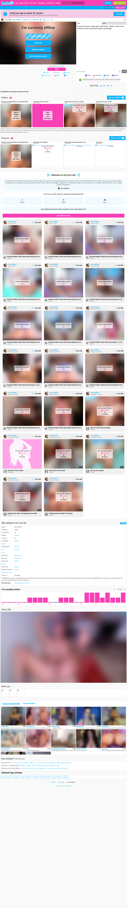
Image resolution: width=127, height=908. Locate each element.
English (16, 541)
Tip (56, 69)
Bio (14, 19)
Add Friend (47, 75)
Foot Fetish (57, 768)
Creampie (50, 768)
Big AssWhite (57, 777)
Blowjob (22, 765)
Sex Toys (56, 765)
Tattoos (16, 569)
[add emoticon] (119, 71)
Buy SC (68, 75)
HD (15, 763)
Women (16, 546)
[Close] (125, 19)
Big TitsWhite (26, 777)
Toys (35, 763)
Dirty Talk (35, 768)
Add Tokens (61, 66)
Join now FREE (119, 3)
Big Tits (16, 567)
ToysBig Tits (16, 777)
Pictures (26, 19)
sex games (41, 3)
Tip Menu (57, 72)
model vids (50, 3)
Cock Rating (27, 768)
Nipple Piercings (6, 572)
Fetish (58, 763)
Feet (19, 763)
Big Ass (69, 763)
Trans (3, 552)
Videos (19, 19)
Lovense (40, 763)
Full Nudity (40, 765)
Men (3, 549)
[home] (7, 3)
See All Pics (117, 138)
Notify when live (38, 36)
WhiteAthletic (46, 777)
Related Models (29, 703)
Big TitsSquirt (6, 777)
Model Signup (120, 8)
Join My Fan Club (63, 215)
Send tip (38, 43)
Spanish (4, 544)
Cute (12, 763)
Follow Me (123, 523)
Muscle (4, 564)
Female (16, 535)
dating (58, 3)
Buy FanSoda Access (38, 56)
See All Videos (116, 97)
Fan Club (35, 19)
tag (16, 3)
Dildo (31, 763)
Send (124, 71)
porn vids (33, 3)
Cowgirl (51, 765)
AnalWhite (36, 777)
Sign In (108, 3)
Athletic (16, 561)
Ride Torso (64, 768)
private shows (23, 3)
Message (67, 72)
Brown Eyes (17, 558)
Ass (22, 763)
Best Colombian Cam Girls (22, 583)
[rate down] (108, 86)
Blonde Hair (17, 555)
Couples (16, 549)
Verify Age (119, 14)
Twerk (46, 765)
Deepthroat (42, 768)
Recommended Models (11, 703)
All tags (65, 777)
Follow (47, 72)
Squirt (34, 765)
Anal (45, 763)
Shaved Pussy (51, 763)
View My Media (38, 50)
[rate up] (101, 86)
